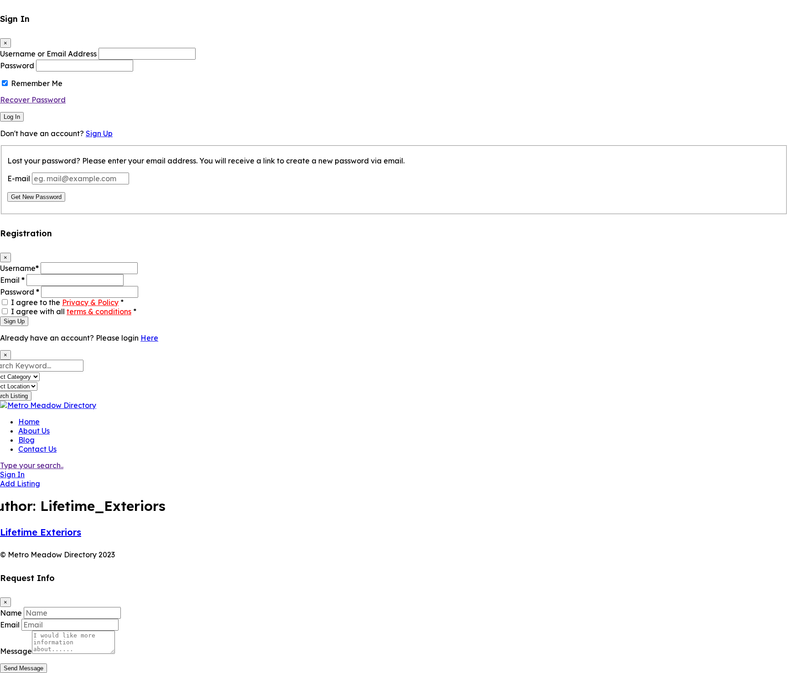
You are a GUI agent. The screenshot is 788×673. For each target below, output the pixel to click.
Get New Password (36, 197)
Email (12, 280)
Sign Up (99, 133)
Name (11, 612)
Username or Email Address (48, 53)
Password (17, 65)
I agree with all (73, 311)
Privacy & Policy (90, 302)
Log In (12, 116)
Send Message (23, 668)
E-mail (18, 178)
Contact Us (37, 449)
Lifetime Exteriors (40, 532)
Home (29, 421)
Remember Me (36, 83)
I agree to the (67, 302)
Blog (26, 439)
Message (16, 651)
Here (149, 337)
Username (19, 268)
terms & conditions (99, 311)
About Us (34, 430)
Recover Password (33, 99)
